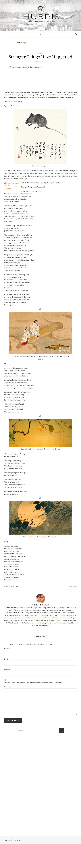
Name (7, 648)
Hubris (41, 53)
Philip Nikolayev (12, 586)
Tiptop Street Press (53, 623)
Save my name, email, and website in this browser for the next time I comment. (33, 683)
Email (6, 659)
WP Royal (17, 840)
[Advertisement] (25, 769)
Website (7, 669)
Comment (7, 687)
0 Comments (72, 586)
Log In (24, 43)
